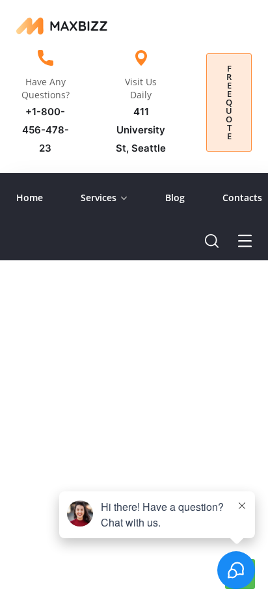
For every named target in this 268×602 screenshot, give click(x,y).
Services (98, 197)
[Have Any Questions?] (45, 58)
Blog (175, 197)
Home (29, 197)
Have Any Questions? (45, 88)
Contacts (242, 197)
